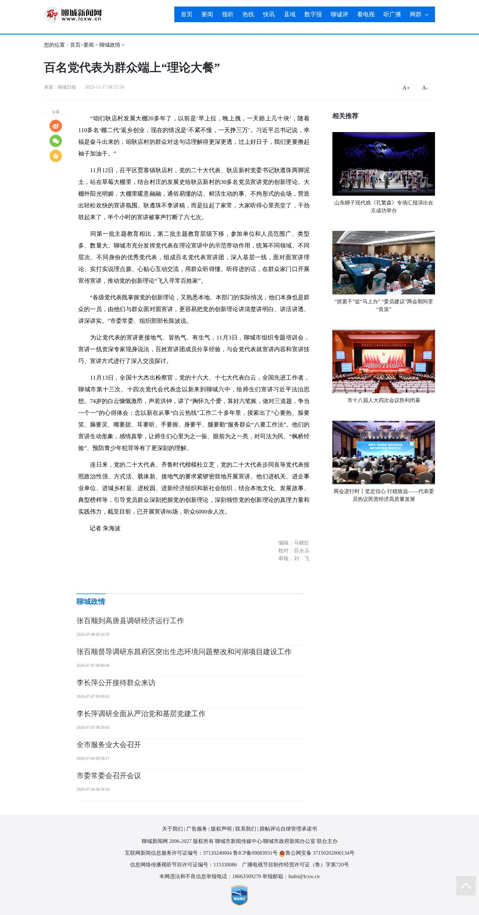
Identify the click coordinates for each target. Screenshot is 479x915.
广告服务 (196, 829)
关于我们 (172, 829)
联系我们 (245, 829)
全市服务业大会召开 (109, 745)
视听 (228, 14)
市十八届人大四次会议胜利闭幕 (383, 400)
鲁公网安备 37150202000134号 (320, 853)
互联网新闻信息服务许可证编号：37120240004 (178, 853)
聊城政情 (109, 45)
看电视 (366, 14)
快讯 (269, 14)
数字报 (313, 14)
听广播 (392, 14)
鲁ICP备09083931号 (255, 853)
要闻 (207, 14)
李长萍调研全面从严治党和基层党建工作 (141, 714)
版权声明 (221, 829)
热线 (248, 14)
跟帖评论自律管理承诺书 (288, 829)
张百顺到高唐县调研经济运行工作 (130, 621)
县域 (290, 14)
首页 (187, 14)
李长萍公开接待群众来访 (116, 683)
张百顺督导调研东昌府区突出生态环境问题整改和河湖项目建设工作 (184, 652)
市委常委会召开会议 (109, 776)
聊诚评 (339, 14)
